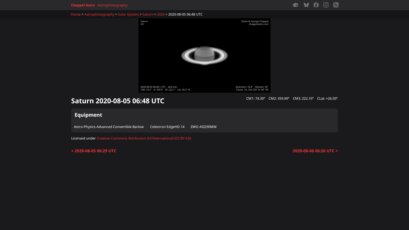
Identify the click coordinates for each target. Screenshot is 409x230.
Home (76, 14)
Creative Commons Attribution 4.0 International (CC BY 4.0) (144, 138)
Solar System (128, 14)
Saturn (148, 14)
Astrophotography (113, 5)
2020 (161, 14)
